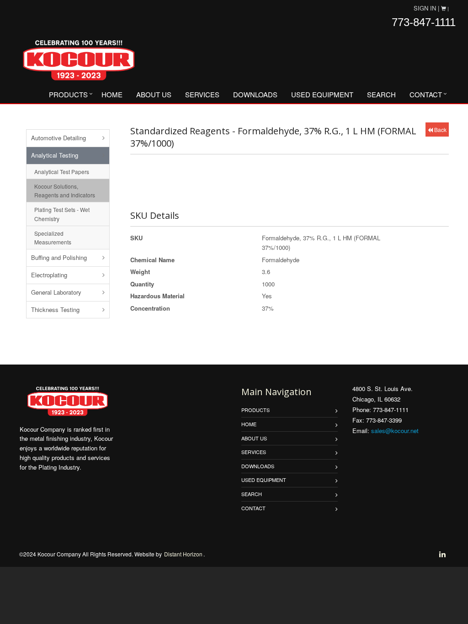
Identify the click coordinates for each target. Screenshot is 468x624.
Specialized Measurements (52, 237)
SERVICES (202, 94)
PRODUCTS (68, 94)
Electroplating (49, 274)
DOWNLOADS (255, 94)
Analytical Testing (54, 155)
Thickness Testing (55, 309)
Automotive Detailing (58, 137)
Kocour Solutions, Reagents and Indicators (64, 190)
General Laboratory (56, 292)
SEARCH (381, 94)
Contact (426, 94)
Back (440, 129)
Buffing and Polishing (59, 257)
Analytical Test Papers (61, 171)
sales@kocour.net (395, 430)
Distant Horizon (183, 554)
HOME (111, 94)
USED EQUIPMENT (322, 94)
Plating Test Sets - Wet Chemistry (62, 214)
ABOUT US (153, 94)
